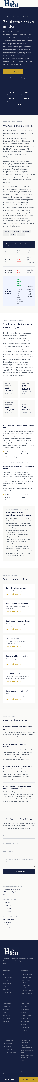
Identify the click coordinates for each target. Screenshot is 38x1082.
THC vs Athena (8, 1041)
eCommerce (7, 1018)
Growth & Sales (26, 977)
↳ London (24, 1018)
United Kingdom (26, 1015)
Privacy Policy (7, 1074)
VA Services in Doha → (10, 895)
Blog (4, 986)
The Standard (7, 977)
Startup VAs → (7, 928)
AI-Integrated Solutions (25, 986)
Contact (6, 989)
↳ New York (25, 1009)
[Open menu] (33, 3)
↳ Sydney (24, 1030)
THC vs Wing (7, 1043)
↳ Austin (24, 1007)
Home (4, 16)
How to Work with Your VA (27, 1051)
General (6, 1021)
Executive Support (27, 974)
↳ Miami (24, 1012)
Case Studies (7, 983)
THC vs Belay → (8, 908)
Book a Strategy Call (13, 72)
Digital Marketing (26, 993)
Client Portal (7, 992)
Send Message (19, 872)
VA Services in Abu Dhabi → (11, 889)
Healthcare (7, 1007)
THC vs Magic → (8, 911)
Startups (6, 1009)
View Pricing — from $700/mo (16, 78)
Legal (5, 1012)
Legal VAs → (7, 925)
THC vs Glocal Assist (9, 1052)
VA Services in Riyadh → (10, 892)
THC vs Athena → (8, 903)
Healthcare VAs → (8, 922)
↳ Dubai (23, 1024)
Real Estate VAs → (8, 919)
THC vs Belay (7, 1046)
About (5, 974)
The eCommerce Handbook (27, 1056)
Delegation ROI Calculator (26, 1042)
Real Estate (7, 1004)
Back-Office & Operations (26, 981)
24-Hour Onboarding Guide (27, 1047)
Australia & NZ (25, 1027)
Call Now (10, 1079)
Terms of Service (17, 1074)
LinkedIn (26, 1074)
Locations (11, 16)
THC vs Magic (7, 1049)
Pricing (5, 980)
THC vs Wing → (8, 905)
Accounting (7, 1015)
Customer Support (27, 990)
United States (25, 1004)
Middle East (19, 16)
